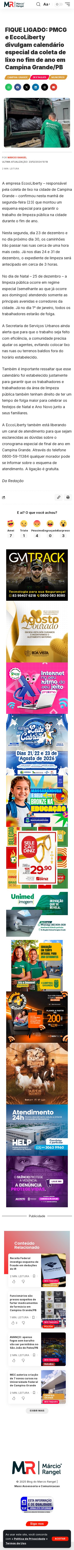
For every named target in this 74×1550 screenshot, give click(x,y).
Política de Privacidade (29, 1538)
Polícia (48, 1326)
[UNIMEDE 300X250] (37, 914)
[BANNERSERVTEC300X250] (37, 1017)
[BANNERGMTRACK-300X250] (37, 575)
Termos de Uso (16, 1543)
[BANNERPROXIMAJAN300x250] (37, 688)
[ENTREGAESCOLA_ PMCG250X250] (37, 965)
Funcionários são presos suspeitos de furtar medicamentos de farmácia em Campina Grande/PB (24, 1303)
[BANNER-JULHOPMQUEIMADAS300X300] (37, 1073)
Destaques (39, 77)
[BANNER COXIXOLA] (37, 744)
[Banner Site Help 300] (37, 1130)
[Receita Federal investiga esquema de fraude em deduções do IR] (53, 1270)
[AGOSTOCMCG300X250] (37, 1181)
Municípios (58, 77)
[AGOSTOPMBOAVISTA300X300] (37, 631)
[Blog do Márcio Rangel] (14, 4)
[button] (60, 1539)
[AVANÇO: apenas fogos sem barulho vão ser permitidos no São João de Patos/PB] (53, 1349)
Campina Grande (17, 77)
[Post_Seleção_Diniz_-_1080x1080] (37, 857)
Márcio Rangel (17, 157)
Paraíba (49, 1364)
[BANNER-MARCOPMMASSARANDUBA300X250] (37, 801)
